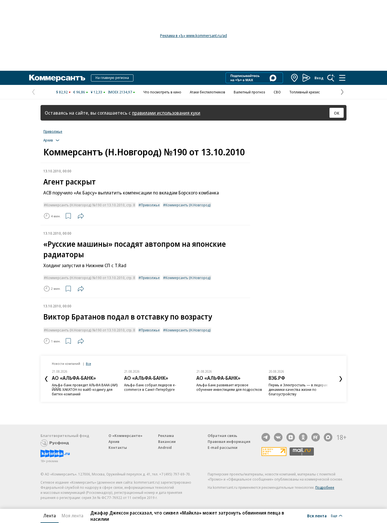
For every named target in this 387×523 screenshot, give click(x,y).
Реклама (166, 435)
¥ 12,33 (96, 92)
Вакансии (167, 441)
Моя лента (72, 516)
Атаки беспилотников (207, 92)
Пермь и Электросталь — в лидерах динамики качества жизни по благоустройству (298, 389)
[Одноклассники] (303, 437)
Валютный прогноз (249, 92)
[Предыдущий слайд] (46, 379)
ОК (336, 113)
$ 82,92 (62, 92)
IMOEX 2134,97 (120, 92)
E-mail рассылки (222, 447)
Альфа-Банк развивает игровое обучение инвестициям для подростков (229, 387)
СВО (277, 92)
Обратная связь (222, 435)
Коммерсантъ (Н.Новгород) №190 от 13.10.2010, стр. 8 (90, 204)
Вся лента (317, 515)
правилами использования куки (166, 113)
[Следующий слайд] (340, 379)
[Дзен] (290, 437)
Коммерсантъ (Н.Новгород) (188, 204)
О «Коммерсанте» (126, 435)
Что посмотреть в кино (162, 92)
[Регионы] (294, 78)
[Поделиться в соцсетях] (80, 216)
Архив (114, 441)
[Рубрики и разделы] (342, 78)
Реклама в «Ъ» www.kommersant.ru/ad (193, 35)
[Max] (328, 437)
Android (165, 447)
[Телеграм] (265, 437)
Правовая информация (229, 441)
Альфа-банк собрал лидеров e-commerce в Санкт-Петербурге (150, 387)
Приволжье (52, 131)
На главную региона (112, 77)
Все (88, 363)
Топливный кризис (304, 92)
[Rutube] (315, 437)
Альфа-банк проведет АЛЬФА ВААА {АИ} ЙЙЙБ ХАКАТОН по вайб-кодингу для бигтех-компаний (85, 389)
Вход (319, 77)
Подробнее (324, 487)
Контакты (118, 447)
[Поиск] (331, 78)
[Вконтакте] (278, 437)
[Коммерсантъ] (57, 78)
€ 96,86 (79, 92)
